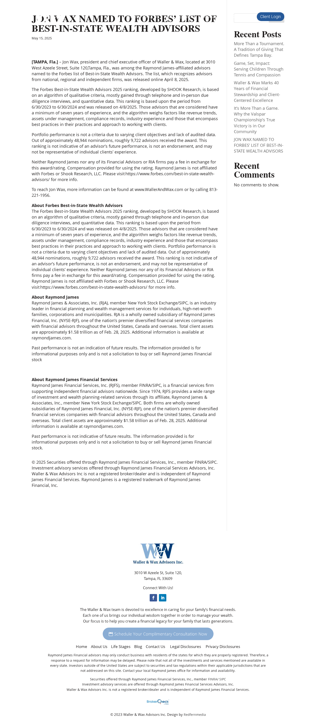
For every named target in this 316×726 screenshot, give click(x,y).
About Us (99, 646)
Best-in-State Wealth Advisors (114, 73)
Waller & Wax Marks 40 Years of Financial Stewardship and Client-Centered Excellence (257, 91)
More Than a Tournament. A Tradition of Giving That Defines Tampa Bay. (259, 49)
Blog (138, 646)
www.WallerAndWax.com (159, 189)
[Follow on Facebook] (153, 597)
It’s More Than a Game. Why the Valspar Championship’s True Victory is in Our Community (256, 119)
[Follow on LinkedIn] (162, 597)
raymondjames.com (51, 338)
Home (131, 17)
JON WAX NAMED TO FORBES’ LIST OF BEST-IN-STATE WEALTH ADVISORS (258, 145)
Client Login (270, 16)
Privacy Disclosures (223, 646)
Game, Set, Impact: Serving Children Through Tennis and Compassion (258, 69)
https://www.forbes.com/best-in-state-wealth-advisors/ (93, 287)
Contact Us (242, 17)
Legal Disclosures (186, 646)
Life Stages (120, 646)
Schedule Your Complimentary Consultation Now (160, 634)
